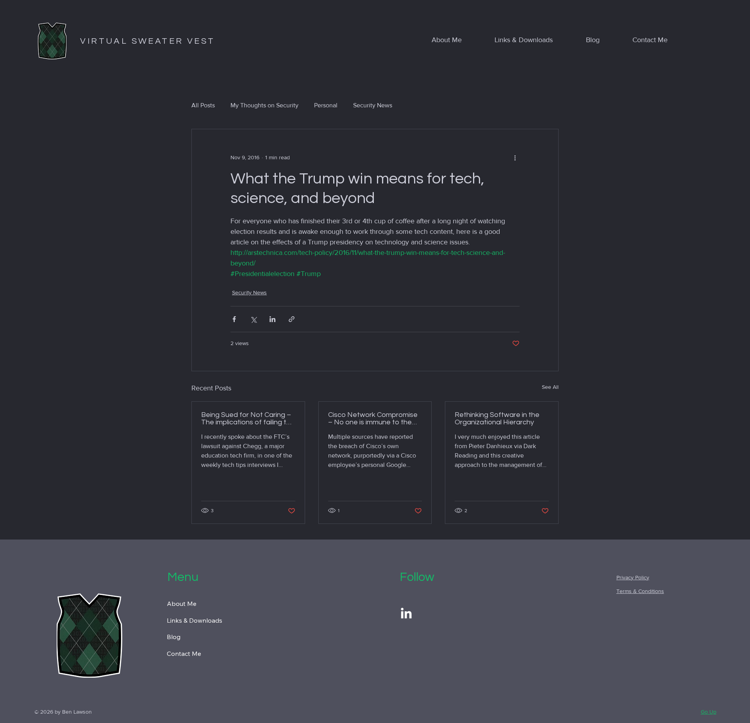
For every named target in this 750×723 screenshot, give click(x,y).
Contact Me (184, 653)
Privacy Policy (632, 577)
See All (550, 387)
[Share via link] (291, 319)
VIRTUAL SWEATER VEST (147, 41)
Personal (326, 105)
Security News (372, 105)
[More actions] (515, 157)
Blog (173, 637)
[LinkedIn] (406, 614)
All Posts (203, 105)
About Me (181, 603)
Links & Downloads (194, 620)
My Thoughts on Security (264, 105)
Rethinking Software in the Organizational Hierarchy (497, 418)
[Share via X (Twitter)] (253, 319)
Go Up (708, 712)
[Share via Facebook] (234, 319)
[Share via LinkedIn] (272, 319)
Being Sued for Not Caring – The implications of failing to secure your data (246, 418)
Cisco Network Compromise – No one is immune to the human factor (373, 418)
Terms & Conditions (640, 591)
